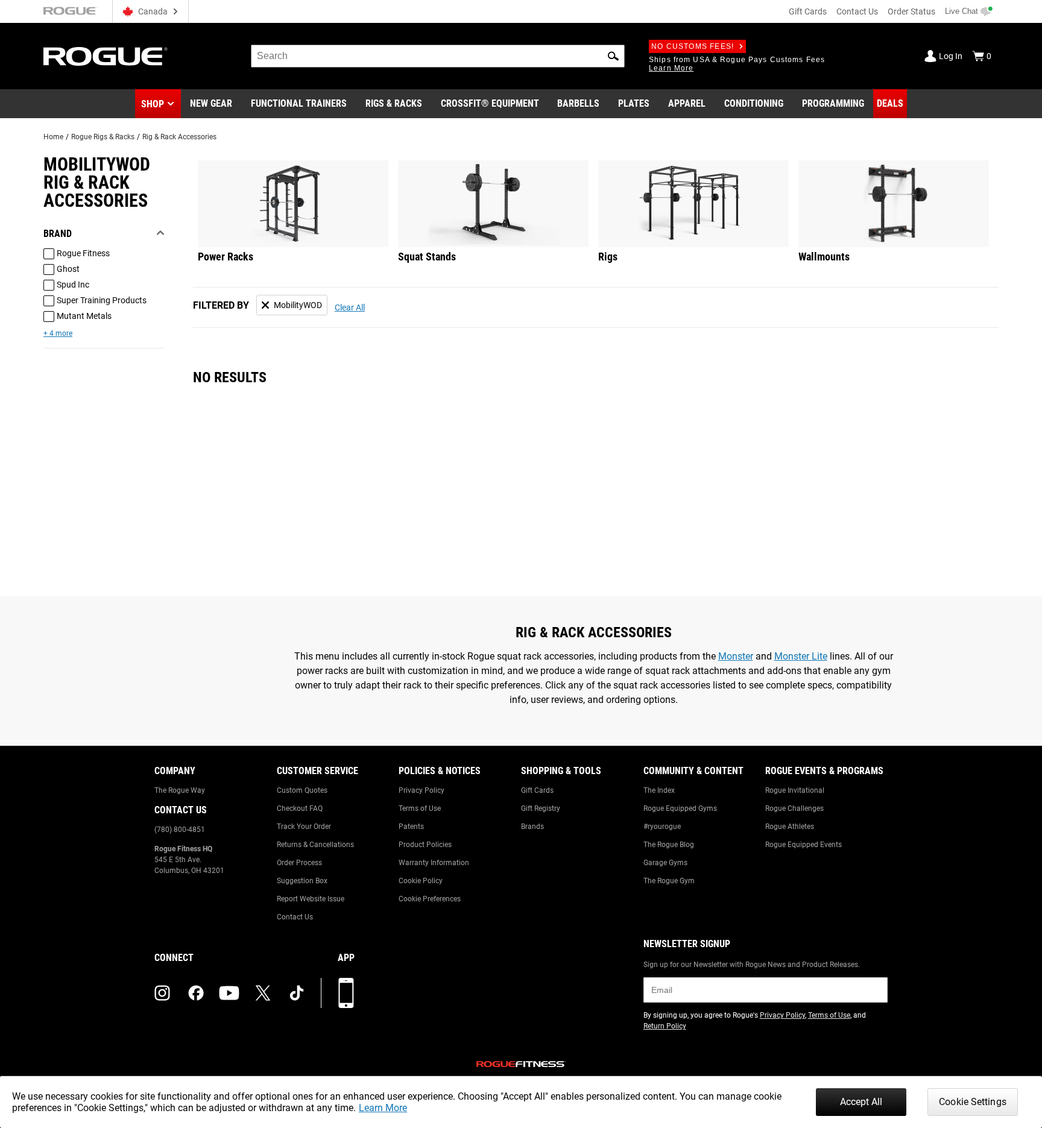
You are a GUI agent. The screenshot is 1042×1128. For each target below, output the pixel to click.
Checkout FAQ (300, 808)
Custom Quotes (302, 790)
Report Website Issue (310, 899)
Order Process (299, 863)
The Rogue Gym (669, 881)
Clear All (350, 307)
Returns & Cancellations (315, 844)
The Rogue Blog (668, 844)
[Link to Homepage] (105, 56)
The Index (659, 790)
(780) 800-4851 (179, 829)
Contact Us (857, 11)
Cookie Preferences (430, 899)
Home (53, 137)
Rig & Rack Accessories (179, 137)
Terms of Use (420, 808)
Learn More (383, 1108)
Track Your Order (304, 826)
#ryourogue (662, 826)
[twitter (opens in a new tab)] (263, 993)
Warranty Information (434, 863)
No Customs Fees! (692, 46)
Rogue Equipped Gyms (680, 808)
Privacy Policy (421, 790)
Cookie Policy (421, 881)
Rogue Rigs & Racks (102, 137)
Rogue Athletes (789, 826)
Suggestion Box (302, 881)
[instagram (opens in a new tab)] (162, 993)
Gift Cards (808, 11)
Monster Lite (800, 656)
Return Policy (664, 1026)
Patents (411, 826)
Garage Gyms (665, 863)
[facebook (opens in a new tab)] (196, 993)
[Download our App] (346, 993)
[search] (438, 56)
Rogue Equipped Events (803, 844)
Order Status (911, 11)
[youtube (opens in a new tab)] (229, 993)
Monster (735, 656)
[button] (613, 56)
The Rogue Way (179, 790)
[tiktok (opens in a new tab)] (297, 993)
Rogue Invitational (794, 790)
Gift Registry (540, 808)
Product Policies (425, 844)
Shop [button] (152, 104)
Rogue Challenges (794, 808)
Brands (532, 826)
